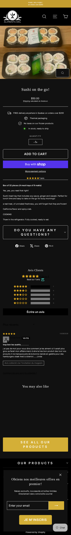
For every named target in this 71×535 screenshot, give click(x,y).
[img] (9, 334)
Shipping (26, 101)
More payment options (35, 171)
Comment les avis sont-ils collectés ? (20, 373)
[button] (33, 178)
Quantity (35, 136)
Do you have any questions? (35, 232)
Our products (36, 463)
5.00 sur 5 (44, 276)
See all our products (35, 444)
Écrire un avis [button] (35, 312)
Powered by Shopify (35, 532)
